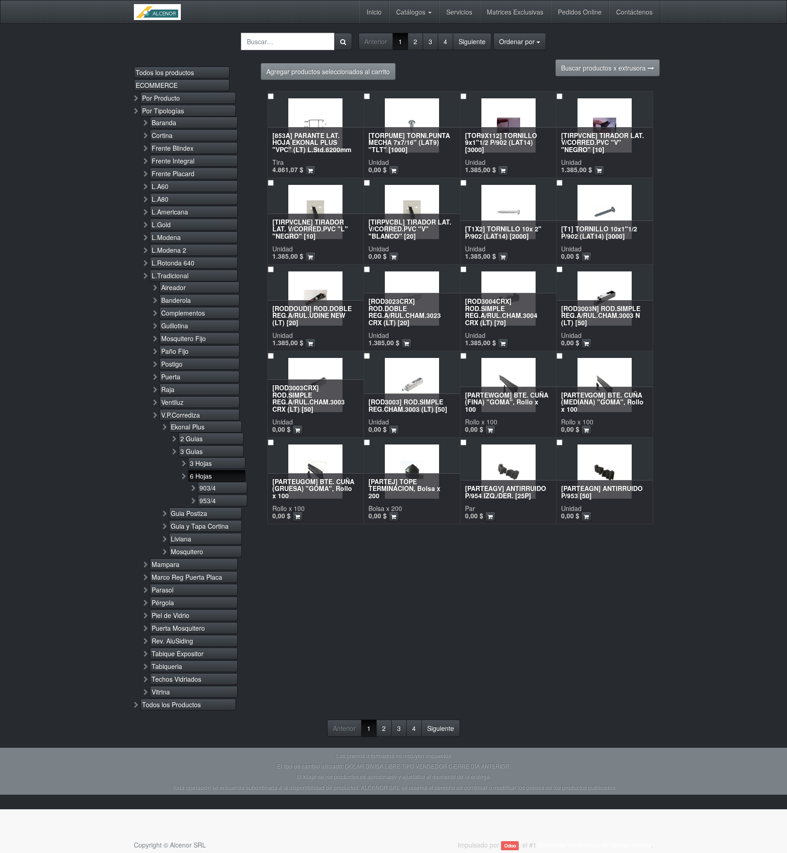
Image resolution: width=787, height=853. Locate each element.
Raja (167, 389)
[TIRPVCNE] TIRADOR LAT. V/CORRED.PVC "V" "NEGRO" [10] (602, 142)
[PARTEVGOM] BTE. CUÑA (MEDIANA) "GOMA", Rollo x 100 (602, 402)
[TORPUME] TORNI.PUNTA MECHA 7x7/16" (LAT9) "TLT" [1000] (409, 142)
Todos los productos (165, 72)
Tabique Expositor (178, 653)
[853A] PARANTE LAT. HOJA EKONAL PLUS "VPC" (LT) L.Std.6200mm (311, 142)
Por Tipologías (163, 110)
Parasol (163, 589)
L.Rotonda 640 (173, 262)
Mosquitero (187, 551)
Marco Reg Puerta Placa (187, 577)
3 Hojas (201, 463)
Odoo (510, 845)
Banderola (176, 300)
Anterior (375, 41)
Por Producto (161, 97)
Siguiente (472, 41)
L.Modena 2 (169, 250)
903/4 (207, 487)
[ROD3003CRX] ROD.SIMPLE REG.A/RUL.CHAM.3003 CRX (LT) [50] (308, 398)
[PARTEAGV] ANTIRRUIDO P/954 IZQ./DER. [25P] (505, 492)
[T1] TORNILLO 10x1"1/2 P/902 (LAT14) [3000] (599, 232)
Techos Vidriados (176, 679)
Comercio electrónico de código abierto (594, 844)
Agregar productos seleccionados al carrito (328, 71)
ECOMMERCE (157, 85)
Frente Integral (173, 160)
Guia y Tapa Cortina (200, 526)
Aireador (173, 287)
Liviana (181, 538)
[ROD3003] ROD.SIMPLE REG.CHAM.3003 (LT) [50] (407, 405)
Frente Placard (173, 173)
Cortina (162, 135)
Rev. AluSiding (172, 640)
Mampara (165, 564)
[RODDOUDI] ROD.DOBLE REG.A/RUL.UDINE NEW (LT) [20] (312, 315)
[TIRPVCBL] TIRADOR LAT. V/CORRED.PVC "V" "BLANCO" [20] (409, 228)
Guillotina (174, 325)
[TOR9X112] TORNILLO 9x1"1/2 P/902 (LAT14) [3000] (501, 142)
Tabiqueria (167, 666)
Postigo (172, 363)
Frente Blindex (173, 148)
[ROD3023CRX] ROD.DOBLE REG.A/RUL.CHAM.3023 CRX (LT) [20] (404, 311)
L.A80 (160, 199)
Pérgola (163, 602)
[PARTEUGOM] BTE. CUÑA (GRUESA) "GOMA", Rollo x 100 (313, 488)
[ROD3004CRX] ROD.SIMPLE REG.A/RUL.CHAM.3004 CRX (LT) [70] (501, 311)
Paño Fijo (175, 351)
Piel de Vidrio (170, 615)
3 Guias (191, 451)
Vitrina (161, 691)
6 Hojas (201, 475)
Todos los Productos (171, 704)
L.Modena (166, 237)
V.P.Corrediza (180, 414)
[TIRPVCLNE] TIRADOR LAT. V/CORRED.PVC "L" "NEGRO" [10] (310, 228)
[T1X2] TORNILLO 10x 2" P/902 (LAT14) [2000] (503, 232)
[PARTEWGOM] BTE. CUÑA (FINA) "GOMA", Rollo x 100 (506, 402)
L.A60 (160, 186)
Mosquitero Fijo (183, 338)
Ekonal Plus (187, 426)
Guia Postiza (189, 513)
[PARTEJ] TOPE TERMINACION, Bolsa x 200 (404, 488)
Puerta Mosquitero (178, 628)
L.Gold (161, 224)
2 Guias (191, 438)
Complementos (183, 312)
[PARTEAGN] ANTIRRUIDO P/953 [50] (602, 492)
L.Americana (170, 211)
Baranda (164, 122)
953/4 (207, 500)
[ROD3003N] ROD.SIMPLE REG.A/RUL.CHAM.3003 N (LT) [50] (600, 315)
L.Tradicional (170, 275)
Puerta (170, 376)
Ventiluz (172, 402)
